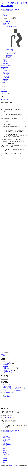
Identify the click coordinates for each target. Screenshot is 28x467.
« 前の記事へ (4, 354)
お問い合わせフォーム (14, 417)
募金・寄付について (8, 444)
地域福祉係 (5, 364)
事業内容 (5, 24)
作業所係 (5, 362)
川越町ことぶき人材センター (10, 367)
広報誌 (4, 60)
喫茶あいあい (9, 55)
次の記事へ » (4, 355)
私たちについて (6, 23)
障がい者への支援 (10, 51)
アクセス (5, 14)
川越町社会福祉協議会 (8, 370)
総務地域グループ (7, 372)
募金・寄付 (8, 56)
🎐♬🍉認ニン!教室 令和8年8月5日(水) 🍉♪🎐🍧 (15, 389)
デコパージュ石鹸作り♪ (8, 384)
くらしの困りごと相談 (11, 52)
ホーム (2, 93)
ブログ (4, 59)
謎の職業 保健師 (7, 386)
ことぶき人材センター (11, 53)
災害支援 (8, 57)
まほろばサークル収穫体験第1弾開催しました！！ (15, 390)
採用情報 (5, 61)
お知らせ (5, 450)
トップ (4, 12)
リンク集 (5, 15)
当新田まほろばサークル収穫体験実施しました (14, 387)
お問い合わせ (6, 63)
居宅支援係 (5, 366)
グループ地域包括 (7, 363)
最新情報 (3, 82)
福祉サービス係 (6, 371)
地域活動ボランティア (8, 70)
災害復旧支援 (6, 454)
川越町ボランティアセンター (10, 368)
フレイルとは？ (5, 99)
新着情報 (3, 448)
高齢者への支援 (6, 72)
